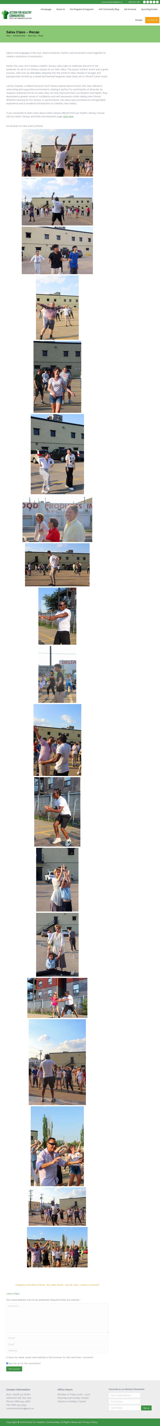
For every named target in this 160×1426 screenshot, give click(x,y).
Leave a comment (89, 1285)
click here (68, 116)
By (55, 1285)
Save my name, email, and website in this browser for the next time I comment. (50, 1357)
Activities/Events (35, 1285)
